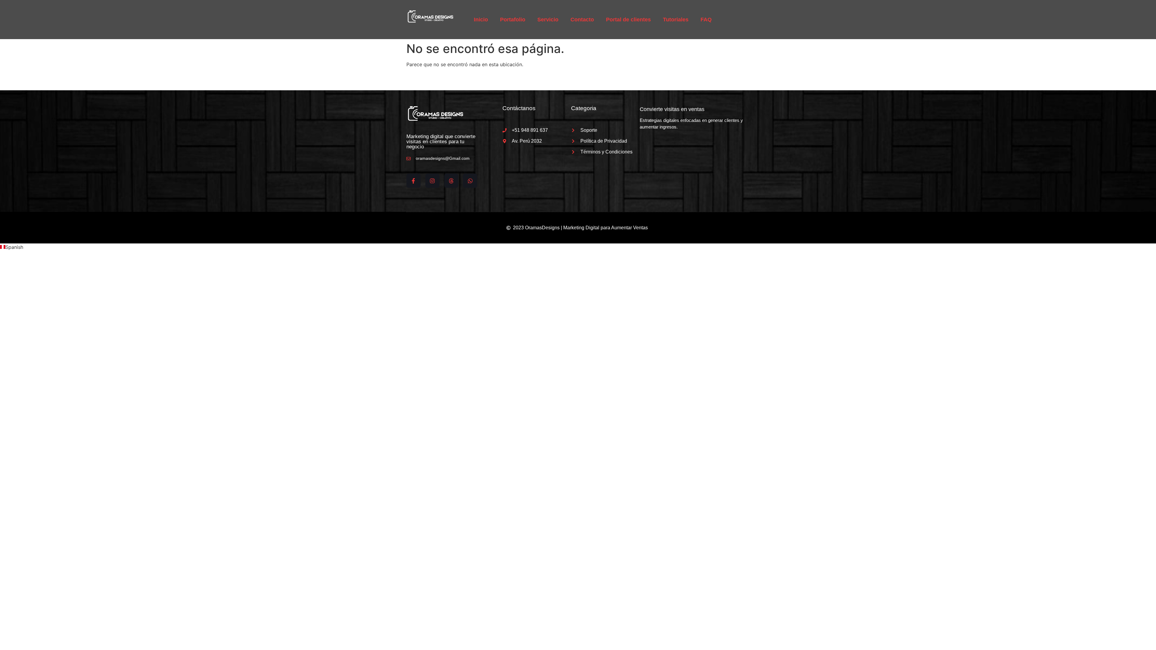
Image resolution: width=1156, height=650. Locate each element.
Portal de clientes (628, 20)
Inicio (481, 20)
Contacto (582, 20)
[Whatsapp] (470, 181)
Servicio (547, 20)
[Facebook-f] (413, 181)
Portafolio (512, 20)
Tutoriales (675, 20)
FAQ (706, 20)
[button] (578, 247)
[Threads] (451, 181)
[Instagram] (432, 181)
